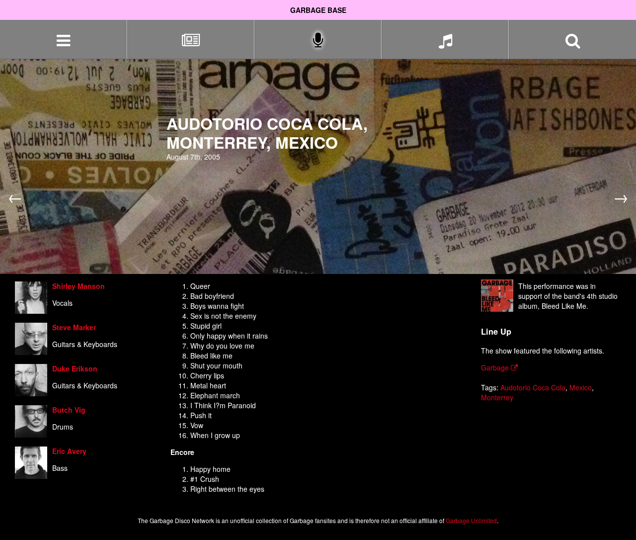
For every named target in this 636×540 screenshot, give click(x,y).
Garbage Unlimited (471, 520)
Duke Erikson (74, 368)
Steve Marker (74, 327)
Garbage (496, 367)
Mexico (580, 387)
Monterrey (497, 397)
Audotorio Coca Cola (532, 387)
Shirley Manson (78, 286)
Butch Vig (68, 410)
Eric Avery (69, 451)
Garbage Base (318, 10)
